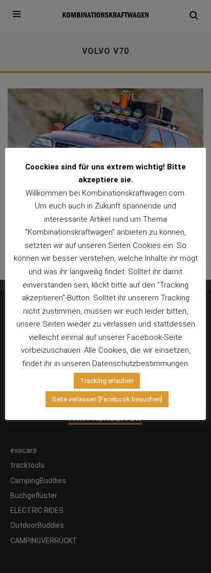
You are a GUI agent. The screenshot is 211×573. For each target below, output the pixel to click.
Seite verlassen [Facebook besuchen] (107, 399)
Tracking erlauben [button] (107, 381)
